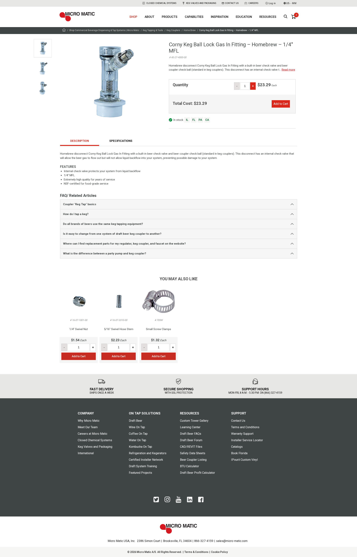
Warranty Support (242, 433)
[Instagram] (167, 501)
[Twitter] (156, 501)
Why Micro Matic (88, 420)
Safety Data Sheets (192, 453)
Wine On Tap (137, 427)
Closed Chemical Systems (161, 3)
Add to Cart (281, 104)
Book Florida (239, 453)
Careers (253, 3)
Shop (133, 17)
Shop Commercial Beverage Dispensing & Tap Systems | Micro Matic (104, 30)
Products (169, 17)
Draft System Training (143, 466)
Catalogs (237, 446)
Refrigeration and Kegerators (147, 453)
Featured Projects (140, 472)
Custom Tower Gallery (194, 420)
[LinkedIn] (189, 501)
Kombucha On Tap (140, 446)
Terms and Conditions (245, 427)
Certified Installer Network (146, 459)
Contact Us (232, 3)
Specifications (120, 141)
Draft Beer (135, 420)
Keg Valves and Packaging (201, 3)
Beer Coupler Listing (193, 459)
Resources (267, 17)
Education (244, 17)
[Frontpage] (64, 30)
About (149, 17)
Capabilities (194, 17)
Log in (272, 3)
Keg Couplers (173, 30)
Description (79, 141)
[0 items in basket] (293, 16)
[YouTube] (178, 502)
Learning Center (190, 427)
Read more (288, 69)
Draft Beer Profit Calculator (197, 472)
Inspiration (219, 17)
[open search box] (285, 17)
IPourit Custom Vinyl (244, 459)
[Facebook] (201, 501)
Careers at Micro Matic (92, 433)
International (86, 453)
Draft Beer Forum (191, 440)
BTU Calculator (189, 466)
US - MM (291, 3)
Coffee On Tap (138, 433)
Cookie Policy (219, 551)
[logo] (77, 16)
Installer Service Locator (247, 440)
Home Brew (190, 30)
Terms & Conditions (196, 551)
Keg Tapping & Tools (153, 30)
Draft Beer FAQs (190, 433)
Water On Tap (137, 440)
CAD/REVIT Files (191, 446)
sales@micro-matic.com (231, 541)
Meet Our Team (88, 427)
